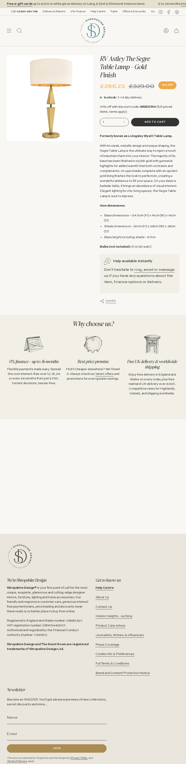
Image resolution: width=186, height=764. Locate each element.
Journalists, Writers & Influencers (119, 635)
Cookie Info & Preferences (114, 654)
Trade (105, 11)
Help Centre (89, 11)
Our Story (148, 11)
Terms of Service (17, 761)
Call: (15, 11)
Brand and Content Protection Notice (122, 673)
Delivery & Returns (45, 11)
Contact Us (103, 606)
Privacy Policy (79, 758)
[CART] (176, 30)
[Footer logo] (20, 556)
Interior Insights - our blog (113, 616)
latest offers (104, 374)
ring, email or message (154, 270)
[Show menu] (9, 30)
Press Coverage (107, 644)
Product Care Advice (110, 625)
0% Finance (69, 11)
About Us (102, 597)
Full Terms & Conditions (112, 663)
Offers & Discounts (125, 11)
